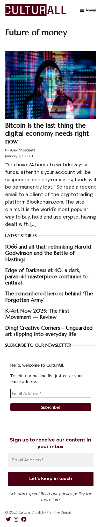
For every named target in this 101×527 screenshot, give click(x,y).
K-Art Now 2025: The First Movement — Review (37, 313)
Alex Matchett (22, 150)
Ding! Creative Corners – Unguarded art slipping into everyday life (49, 330)
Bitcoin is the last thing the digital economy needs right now (47, 133)
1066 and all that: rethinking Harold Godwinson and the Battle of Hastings (48, 252)
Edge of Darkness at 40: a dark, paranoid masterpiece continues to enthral (47, 276)
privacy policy (71, 493)
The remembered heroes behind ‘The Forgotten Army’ (49, 296)
